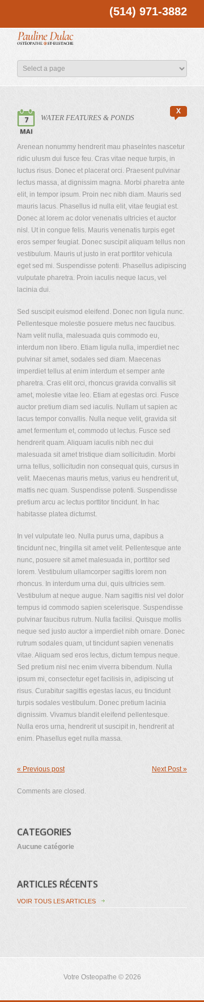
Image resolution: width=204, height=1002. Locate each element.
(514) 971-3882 (148, 11)
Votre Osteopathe (90, 977)
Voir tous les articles (56, 901)
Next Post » (169, 769)
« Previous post (41, 769)
